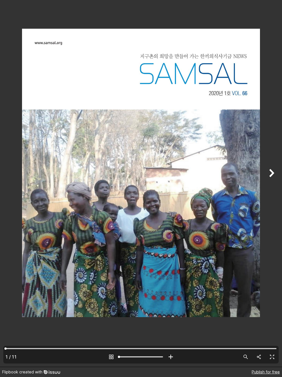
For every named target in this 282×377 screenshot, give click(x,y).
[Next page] (271, 183)
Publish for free (266, 372)
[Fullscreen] (272, 356)
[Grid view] (111, 356)
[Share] (258, 356)
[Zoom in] (170, 356)
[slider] (141, 357)
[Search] (245, 356)
